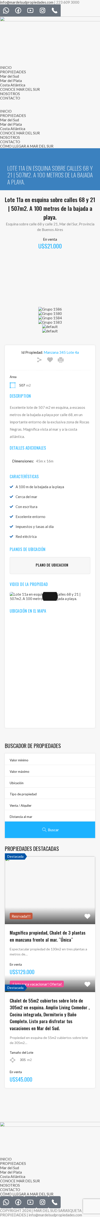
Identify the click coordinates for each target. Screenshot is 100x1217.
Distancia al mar (21, 817)
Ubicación (17, 783)
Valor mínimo (19, 760)
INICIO (6, 67)
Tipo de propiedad (23, 794)
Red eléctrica (26, 536)
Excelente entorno (30, 516)
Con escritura (26, 506)
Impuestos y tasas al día (35, 526)
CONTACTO (10, 98)
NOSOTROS (10, 93)
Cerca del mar (26, 496)
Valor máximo (19, 771)
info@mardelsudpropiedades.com (27, 2)
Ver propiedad (50, 911)
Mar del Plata (11, 80)
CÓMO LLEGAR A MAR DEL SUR (26, 146)
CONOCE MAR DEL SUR (20, 89)
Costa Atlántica (12, 85)
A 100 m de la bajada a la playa (40, 487)
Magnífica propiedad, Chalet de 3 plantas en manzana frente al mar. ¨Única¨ (47, 936)
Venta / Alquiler (21, 805)
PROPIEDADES (13, 72)
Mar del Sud (9, 76)
